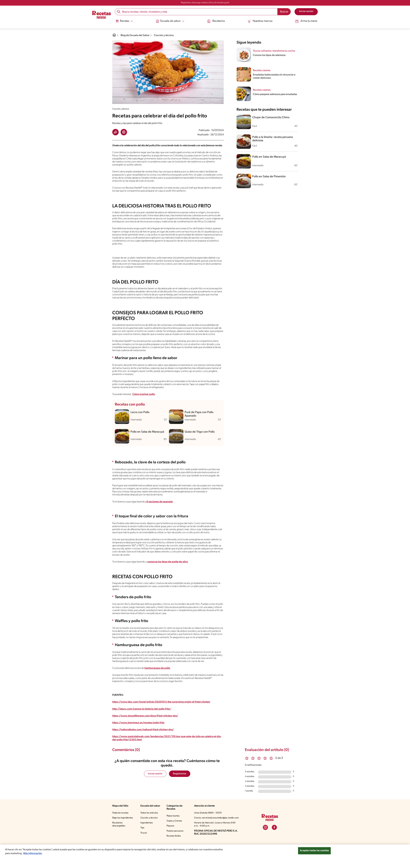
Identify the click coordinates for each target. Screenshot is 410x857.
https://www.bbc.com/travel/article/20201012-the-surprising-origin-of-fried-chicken (161, 702)
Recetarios (218, 21)
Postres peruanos (175, 831)
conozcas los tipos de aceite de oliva (167, 562)
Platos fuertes (173, 816)
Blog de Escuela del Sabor (135, 35)
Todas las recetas (120, 813)
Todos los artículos (149, 813)
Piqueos (170, 826)
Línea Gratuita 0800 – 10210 (208, 813)
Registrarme (179, 773)
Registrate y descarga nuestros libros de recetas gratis (205, 2)
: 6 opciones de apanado (159, 501)
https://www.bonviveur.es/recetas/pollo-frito (138, 723)
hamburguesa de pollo (157, 668)
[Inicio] (101, 15)
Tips (142, 828)
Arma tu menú (308, 21)
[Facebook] (274, 827)
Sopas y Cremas (174, 821)
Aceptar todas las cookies (314, 850)
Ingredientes (146, 823)
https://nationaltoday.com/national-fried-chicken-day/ (143, 729)
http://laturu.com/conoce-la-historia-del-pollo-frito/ (141, 709)
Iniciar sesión (155, 773)
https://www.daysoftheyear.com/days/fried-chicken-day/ (145, 716)
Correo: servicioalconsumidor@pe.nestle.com (216, 818)
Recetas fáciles (174, 836)
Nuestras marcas (262, 21)
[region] (205, 851)
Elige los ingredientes (122, 818)
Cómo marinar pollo (143, 394)
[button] (115, 132)
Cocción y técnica (164, 35)
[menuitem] (124, 22)
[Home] (114, 36)
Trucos (143, 833)
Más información (32, 853)
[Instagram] (265, 827)
